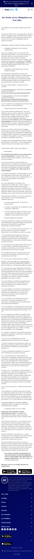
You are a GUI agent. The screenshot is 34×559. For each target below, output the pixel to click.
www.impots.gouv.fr (10, 89)
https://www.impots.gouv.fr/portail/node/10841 (15, 93)
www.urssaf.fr (8, 96)
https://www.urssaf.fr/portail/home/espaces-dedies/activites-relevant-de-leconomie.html (15, 100)
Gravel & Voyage (19, 4)
